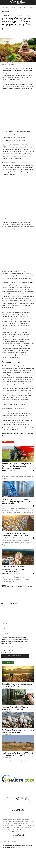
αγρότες (8, 586)
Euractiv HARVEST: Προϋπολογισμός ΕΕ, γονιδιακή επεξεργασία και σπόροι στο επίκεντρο (18, 501)
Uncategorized (5, 11)
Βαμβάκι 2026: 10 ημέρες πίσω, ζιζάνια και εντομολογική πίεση (15, 534)
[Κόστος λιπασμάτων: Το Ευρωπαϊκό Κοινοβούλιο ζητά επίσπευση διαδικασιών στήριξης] (18, 454)
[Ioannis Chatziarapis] (3, 29)
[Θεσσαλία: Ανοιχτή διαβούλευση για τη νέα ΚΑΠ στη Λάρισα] (18, 674)
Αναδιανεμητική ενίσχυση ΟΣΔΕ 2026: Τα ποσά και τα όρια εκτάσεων (17, 754)
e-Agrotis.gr (20, 436)
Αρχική (3, 7)
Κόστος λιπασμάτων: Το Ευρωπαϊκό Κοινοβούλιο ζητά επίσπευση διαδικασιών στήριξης (17, 466)
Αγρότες (8, 7)
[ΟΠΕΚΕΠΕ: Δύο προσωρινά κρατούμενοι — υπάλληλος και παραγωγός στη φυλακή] (18, 557)
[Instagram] (2, 839)
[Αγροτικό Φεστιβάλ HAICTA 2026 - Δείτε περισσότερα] (18, 778)
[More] (25, 33)
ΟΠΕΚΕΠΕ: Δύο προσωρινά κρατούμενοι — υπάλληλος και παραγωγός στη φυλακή (14, 569)
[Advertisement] (18, 110)
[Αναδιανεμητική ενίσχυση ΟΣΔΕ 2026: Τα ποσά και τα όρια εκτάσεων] (18, 743)
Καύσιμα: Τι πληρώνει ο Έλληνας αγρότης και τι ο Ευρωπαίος (15, 708)
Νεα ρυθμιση (29, 586)
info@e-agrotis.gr (14, 831)
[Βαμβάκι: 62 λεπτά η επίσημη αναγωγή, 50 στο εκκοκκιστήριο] (18, 720)
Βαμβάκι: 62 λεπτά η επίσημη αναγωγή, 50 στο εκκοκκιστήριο (18, 731)
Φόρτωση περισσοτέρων (17, 761)
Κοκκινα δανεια (20, 586)
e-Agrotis (4, 470)
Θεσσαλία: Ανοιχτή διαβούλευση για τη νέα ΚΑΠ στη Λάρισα (18, 685)
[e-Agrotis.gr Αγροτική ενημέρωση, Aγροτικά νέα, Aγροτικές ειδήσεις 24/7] (18, 2)
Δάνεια (13, 586)
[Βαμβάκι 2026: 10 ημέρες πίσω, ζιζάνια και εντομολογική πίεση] (18, 523)
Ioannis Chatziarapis (10, 29)
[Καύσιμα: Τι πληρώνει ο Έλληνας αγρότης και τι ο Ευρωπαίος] (18, 697)
